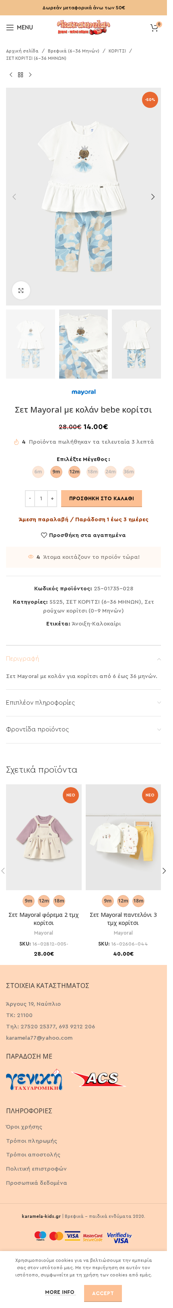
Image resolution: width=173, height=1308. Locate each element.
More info (60, 1292)
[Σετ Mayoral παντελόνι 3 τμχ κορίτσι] (123, 837)
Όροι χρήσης (24, 1127)
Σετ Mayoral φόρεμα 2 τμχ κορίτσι (43, 919)
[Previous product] (11, 75)
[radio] (38, 472)
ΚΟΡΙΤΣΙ (117, 51)
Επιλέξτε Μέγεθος (82, 459)
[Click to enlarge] (21, 290)
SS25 (56, 602)
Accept (103, 1293)
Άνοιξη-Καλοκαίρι (96, 624)
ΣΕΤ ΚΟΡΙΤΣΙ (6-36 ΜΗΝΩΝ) (36, 58)
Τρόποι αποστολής (33, 1155)
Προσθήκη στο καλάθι (101, 498)
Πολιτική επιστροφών (36, 1169)
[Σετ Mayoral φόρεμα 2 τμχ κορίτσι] (44, 837)
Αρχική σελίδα (22, 51)
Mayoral (43, 933)
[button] (14, 197)
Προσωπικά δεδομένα (36, 1183)
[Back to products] (20, 75)
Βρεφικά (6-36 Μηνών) (73, 51)
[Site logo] (83, 26)
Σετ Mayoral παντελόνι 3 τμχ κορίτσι (123, 919)
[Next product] (30, 75)
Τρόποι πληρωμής (31, 1141)
